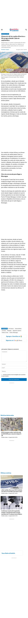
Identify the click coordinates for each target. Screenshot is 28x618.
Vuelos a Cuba (5, 332)
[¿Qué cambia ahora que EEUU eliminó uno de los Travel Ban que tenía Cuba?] (12, 482)
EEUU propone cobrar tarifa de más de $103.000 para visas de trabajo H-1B (11, 434)
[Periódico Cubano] (14, 30)
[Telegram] (18, 344)
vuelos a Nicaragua (13, 332)
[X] (12, 344)
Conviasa (4, 330)
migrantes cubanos (17, 330)
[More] (21, 344)
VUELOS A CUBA (5, 33)
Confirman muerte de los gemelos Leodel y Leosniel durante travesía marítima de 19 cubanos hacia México (11, 512)
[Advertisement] (14, 14)
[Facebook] (6, 344)
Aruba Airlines (18, 328)
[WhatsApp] (9, 344)
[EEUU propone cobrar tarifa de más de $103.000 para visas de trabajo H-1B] (12, 424)
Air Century (11, 328)
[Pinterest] (15, 344)
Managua (9, 330)
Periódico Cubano (5, 49)
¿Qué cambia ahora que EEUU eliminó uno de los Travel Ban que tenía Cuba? (11, 490)
